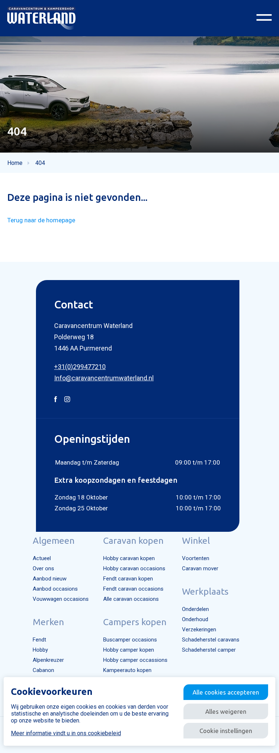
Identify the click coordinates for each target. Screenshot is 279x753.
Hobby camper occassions (135, 660)
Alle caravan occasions (131, 599)
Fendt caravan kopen (128, 578)
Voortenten (195, 558)
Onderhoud (195, 619)
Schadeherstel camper (209, 650)
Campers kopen (134, 622)
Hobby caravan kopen (129, 558)
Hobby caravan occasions (134, 568)
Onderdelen (195, 609)
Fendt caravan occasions (133, 589)
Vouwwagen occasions (61, 599)
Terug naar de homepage (41, 220)
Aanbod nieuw (49, 578)
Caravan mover (200, 568)
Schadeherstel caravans (210, 639)
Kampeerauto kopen (127, 670)
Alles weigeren (225, 711)
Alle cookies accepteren (226, 692)
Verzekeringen (199, 629)
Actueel (42, 558)
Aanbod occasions (55, 589)
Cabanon (43, 670)
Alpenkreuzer (48, 660)
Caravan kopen (133, 540)
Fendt (39, 639)
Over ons (43, 568)
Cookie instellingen (225, 730)
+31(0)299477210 (80, 367)
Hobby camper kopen (128, 650)
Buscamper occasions (130, 639)
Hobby (40, 650)
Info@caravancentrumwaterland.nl (104, 378)
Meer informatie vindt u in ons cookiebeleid (66, 733)
